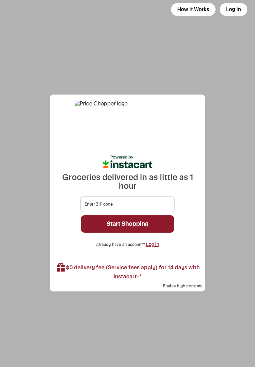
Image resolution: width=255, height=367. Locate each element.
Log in (152, 244)
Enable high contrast (183, 286)
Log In (233, 9)
